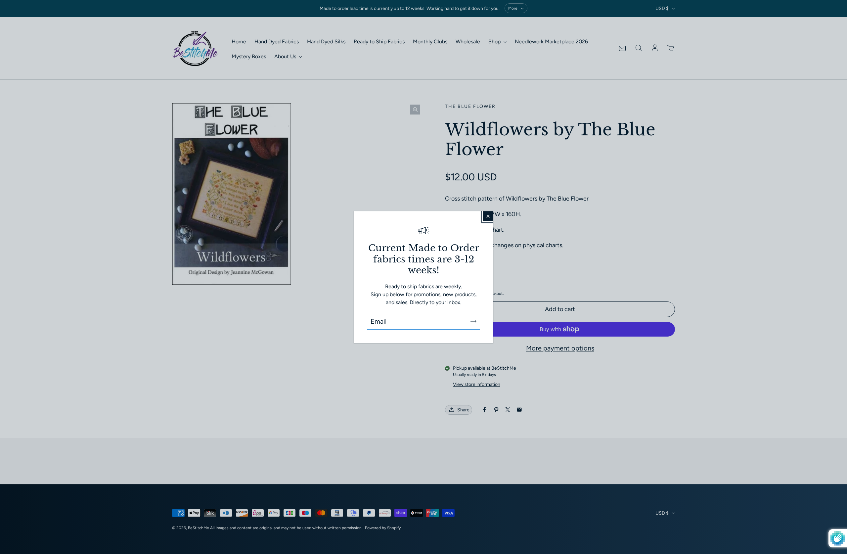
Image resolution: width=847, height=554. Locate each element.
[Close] (488, 216)
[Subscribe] (473, 321)
